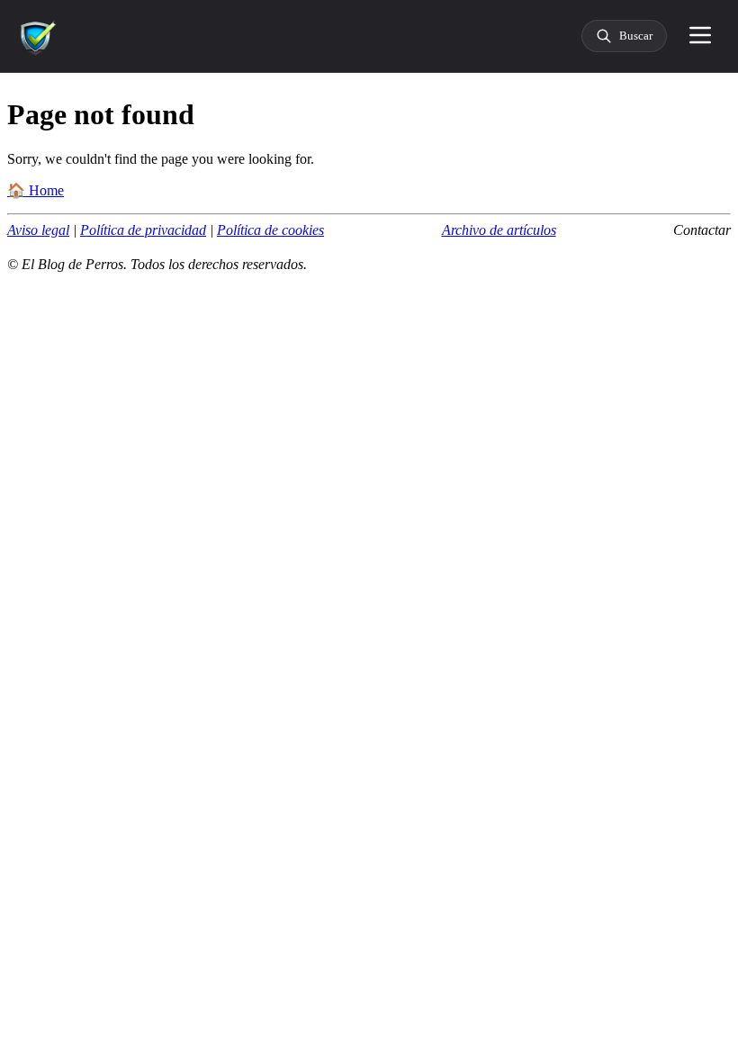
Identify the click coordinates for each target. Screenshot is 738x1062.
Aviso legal (38, 230)
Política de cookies (270, 230)
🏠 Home (35, 190)
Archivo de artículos (499, 230)
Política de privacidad (143, 230)
